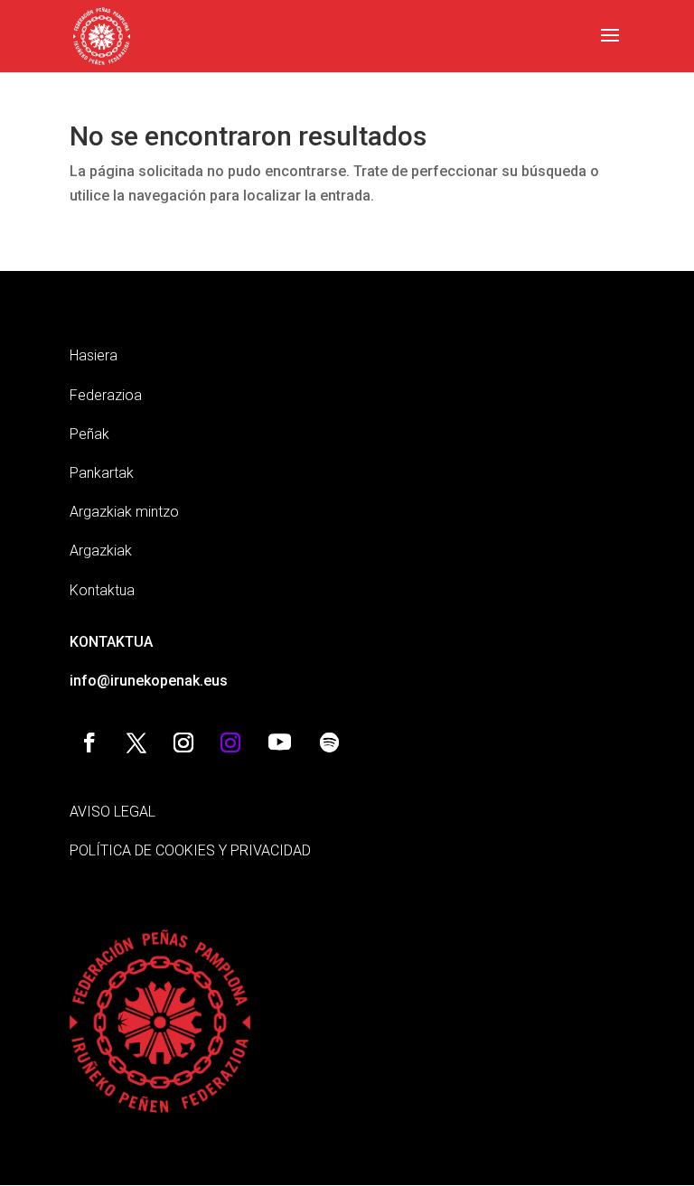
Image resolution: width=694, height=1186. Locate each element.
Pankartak (102, 472)
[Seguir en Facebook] (89, 742)
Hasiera (93, 355)
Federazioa (106, 395)
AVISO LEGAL (112, 811)
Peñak (89, 434)
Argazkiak (101, 550)
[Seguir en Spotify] (330, 742)
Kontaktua (102, 590)
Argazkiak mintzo (124, 511)
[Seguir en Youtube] (280, 742)
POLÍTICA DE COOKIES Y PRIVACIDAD (190, 850)
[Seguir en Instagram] (183, 742)
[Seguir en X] (136, 742)
